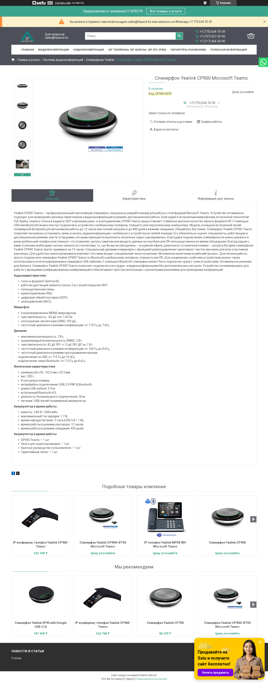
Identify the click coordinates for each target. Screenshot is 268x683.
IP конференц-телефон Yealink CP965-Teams (40, 544)
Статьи (16, 658)
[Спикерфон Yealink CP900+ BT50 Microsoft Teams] (103, 518)
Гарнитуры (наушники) (188, 49)
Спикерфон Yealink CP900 (227, 542)
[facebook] (13, 474)
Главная (27, 49)
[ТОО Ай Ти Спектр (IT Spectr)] (27, 36)
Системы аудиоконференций (63, 59)
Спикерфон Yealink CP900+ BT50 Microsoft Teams (103, 544)
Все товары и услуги (166, 11)
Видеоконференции (53, 49)
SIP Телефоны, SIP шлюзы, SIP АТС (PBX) (137, 49)
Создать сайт (63, 2)
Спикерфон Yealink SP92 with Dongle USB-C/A (41, 624)
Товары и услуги (28, 59)
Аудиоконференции (88, 49)
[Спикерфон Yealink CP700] (165, 598)
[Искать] (179, 36)
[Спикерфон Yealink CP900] (227, 518)
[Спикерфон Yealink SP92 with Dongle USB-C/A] (40, 598)
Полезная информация (228, 49)
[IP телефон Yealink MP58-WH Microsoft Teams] (165, 518)
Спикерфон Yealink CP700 (165, 622)
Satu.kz (152, 675)
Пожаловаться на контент (151, 679)
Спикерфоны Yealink (100, 59)
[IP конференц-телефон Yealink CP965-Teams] (40, 518)
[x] (17, 474)
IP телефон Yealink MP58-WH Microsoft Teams (165, 544)
